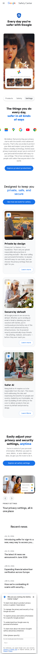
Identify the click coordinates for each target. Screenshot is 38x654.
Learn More (26, 413)
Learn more (26, 270)
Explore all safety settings (19, 463)
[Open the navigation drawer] (3, 3)
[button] (31, 86)
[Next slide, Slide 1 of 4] (11, 498)
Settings (29, 98)
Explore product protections (19, 168)
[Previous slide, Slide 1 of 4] (5, 498)
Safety (19, 98)
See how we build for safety (19, 202)
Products (9, 98)
